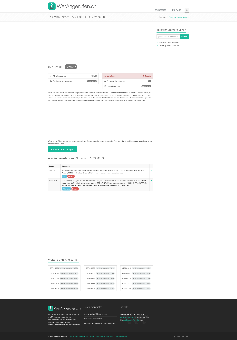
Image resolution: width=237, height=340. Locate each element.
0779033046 (64, 278)
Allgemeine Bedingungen (79, 336)
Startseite (160, 10)
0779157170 (136, 283)
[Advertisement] (100, 44)
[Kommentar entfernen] (151, 170)
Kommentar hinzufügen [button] (62, 149)
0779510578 (64, 273)
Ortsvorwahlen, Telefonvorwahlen (96, 314)
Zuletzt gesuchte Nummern (169, 45)
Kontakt (176, 10)
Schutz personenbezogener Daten (102, 336)
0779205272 (100, 268)
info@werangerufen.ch (128, 317)
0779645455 (100, 283)
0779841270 (136, 273)
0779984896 (100, 278)
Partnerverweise (121, 336)
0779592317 (136, 278)
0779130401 (100, 288)
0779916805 (100, 273)
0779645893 (64, 288)
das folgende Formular (131, 320)
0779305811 (136, 268)
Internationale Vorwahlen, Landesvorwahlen (99, 323)
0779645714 (136, 288)
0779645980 (64, 268)
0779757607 (64, 283)
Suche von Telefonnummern (169, 42)
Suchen (184, 36)
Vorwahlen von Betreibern (93, 319)
